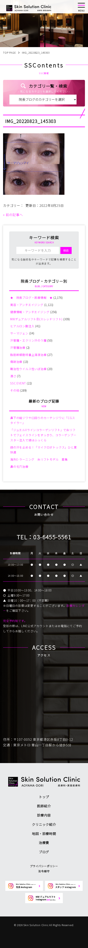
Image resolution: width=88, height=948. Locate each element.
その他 (14, 390)
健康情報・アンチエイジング (29, 312)
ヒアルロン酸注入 (22, 326)
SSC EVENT (18, 383)
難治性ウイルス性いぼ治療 (28, 369)
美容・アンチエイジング (26, 305)
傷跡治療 (16, 362)
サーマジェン (19, 333)
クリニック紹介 (44, 824)
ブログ (44, 851)
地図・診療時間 (44, 833)
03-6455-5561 (52, 537)
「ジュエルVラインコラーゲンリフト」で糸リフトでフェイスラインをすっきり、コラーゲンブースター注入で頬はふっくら (43, 435)
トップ (44, 796)
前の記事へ (14, 214)
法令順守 (44, 871)
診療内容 (44, 815)
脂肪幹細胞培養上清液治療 (28, 355)
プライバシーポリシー (44, 866)
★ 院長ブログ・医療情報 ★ (31, 298)
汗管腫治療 (17, 347)
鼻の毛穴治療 (19, 466)
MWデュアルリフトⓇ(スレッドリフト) (36, 319)
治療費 (44, 842)
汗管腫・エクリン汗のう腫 (28, 340)
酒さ (13, 376)
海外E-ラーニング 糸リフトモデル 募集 (39, 459)
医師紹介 (44, 805)
